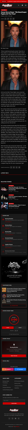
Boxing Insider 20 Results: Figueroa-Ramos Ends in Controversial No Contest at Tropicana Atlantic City (16, 290)
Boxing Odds (17, 383)
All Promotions (14, 305)
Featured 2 (11, 185)
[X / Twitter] (9, 418)
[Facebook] (18, 418)
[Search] (18, 5)
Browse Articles (8, 247)
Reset (20, 327)
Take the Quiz (14, 355)
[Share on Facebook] (8, 19)
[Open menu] (25, 5)
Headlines (17, 388)
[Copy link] (13, 19)
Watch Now (7, 228)
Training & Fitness (18, 385)
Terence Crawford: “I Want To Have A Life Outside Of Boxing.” (17, 206)
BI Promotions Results (19, 381)
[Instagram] (12, 418)
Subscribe (14, 403)
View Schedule (8, 221)
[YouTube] (15, 418)
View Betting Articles (9, 234)
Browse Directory (8, 241)
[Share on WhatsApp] (11, 19)
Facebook (21, 369)
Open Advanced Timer (14, 334)
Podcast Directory (7, 387)
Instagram (8, 369)
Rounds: (12, 330)
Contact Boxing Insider (8, 389)
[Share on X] (5, 19)
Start (7, 327)
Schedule (5, 385)
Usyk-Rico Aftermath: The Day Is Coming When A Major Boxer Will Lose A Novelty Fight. (18, 188)
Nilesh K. (18, 426)
